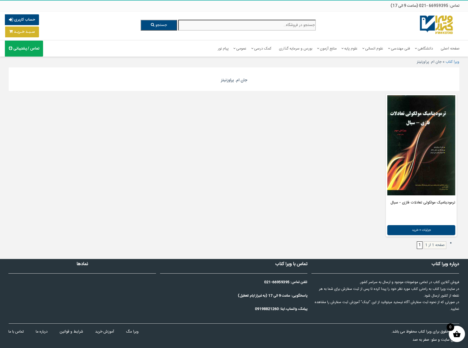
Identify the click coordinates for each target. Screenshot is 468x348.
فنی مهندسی (400, 48)
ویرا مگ (132, 332)
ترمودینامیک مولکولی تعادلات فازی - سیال (423, 202)
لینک (365, 302)
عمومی (241, 48)
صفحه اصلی (450, 48)
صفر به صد (420, 340)
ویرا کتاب (452, 62)
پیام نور (223, 48)
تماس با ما (16, 332)
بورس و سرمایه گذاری (295, 48)
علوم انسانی (374, 48)
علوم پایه (351, 48)
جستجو (160, 25)
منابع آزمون (328, 48)
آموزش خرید (104, 332)
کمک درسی (262, 48)
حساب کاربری (24, 20)
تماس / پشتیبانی (25, 48)
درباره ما (42, 332)
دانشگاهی (425, 48)
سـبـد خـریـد (24, 32)
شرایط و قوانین (71, 332)
